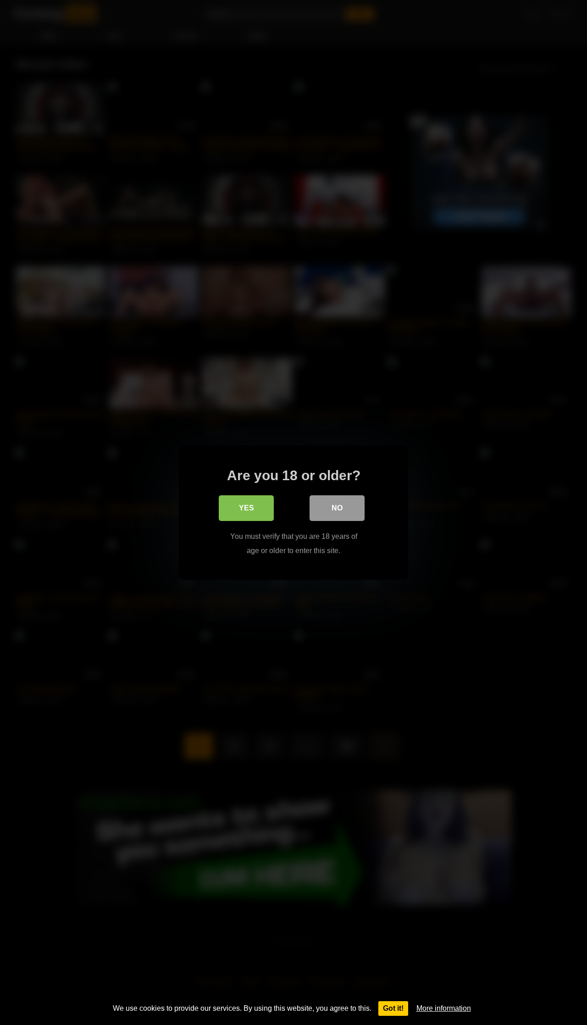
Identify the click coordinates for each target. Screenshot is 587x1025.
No (337, 508)
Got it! (393, 1008)
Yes (246, 508)
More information (443, 1008)
